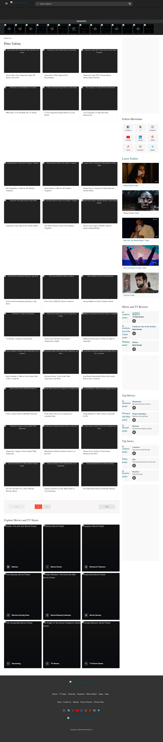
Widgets (152, 150)
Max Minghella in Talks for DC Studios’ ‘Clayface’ (20, 189)
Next (107, 507)
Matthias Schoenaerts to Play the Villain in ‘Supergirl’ (99, 340)
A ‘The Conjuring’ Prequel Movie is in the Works (59, 114)
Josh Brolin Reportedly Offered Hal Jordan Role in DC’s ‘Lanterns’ (99, 377)
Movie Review (137, 329)
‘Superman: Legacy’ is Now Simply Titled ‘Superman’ (21, 452)
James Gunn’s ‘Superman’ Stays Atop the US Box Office (98, 189)
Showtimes (81, 694)
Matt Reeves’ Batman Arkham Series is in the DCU (59, 452)
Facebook (128, 130)
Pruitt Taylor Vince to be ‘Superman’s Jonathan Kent (58, 415)
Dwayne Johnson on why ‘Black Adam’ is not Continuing (59, 490)
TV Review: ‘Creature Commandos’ (19, 339)
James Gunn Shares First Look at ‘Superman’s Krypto (57, 340)
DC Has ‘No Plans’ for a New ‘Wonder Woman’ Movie (20, 490)
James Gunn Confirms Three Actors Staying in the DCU (96, 452)
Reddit (152, 140)
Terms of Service (86, 702)
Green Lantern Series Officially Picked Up (21, 414)
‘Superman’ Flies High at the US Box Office (22, 226)
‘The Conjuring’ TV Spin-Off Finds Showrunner (95, 114)
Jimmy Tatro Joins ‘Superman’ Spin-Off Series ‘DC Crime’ (20, 76)
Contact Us (67, 702)
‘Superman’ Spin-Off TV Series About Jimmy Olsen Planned (97, 76)
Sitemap (76, 702)
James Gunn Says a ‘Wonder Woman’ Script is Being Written (97, 227)
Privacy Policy (99, 702)
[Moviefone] (19, 3)
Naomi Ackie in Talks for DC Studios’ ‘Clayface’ (57, 189)
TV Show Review (138, 317)
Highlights (81, 21)
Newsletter (140, 150)
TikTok (128, 150)
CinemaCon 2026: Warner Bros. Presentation (56, 76)
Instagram (152, 130)
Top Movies (128, 395)
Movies (54, 694)
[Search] (130, 4)
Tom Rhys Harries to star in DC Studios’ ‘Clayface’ (59, 227)
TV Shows (62, 694)
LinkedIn (140, 140)
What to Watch (91, 694)
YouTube (128, 140)
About (59, 702)
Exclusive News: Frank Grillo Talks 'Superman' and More (57, 377)
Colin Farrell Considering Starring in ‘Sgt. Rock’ (21, 302)
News (107, 694)
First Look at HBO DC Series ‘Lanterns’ (59, 301)
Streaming (71, 694)
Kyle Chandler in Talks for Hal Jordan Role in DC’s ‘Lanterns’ (22, 377)
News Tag (7, 38)
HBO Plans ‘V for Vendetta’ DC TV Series (21, 113)
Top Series (128, 441)
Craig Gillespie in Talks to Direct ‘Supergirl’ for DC (99, 415)
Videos (100, 694)
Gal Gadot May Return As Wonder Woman (99, 489)
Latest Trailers (130, 158)
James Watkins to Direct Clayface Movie (98, 301)
